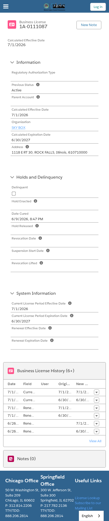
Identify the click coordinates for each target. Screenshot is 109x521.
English (87, 516)
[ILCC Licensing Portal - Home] (54, 6)
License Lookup (87, 498)
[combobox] (91, 516)
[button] (96, 392)
